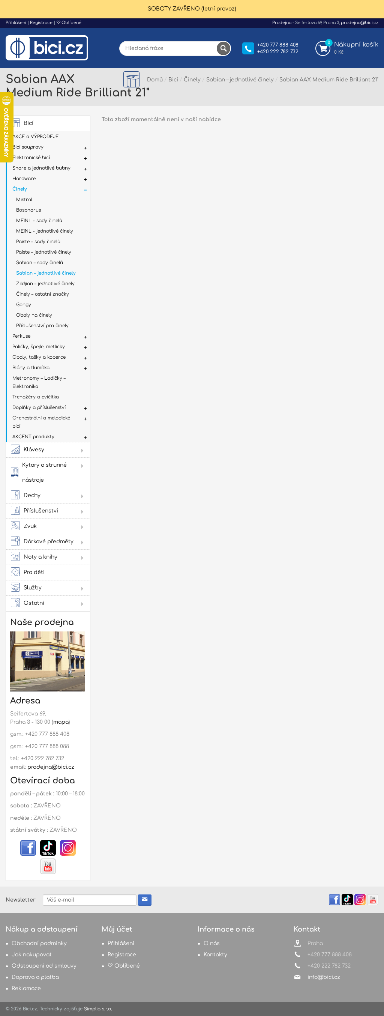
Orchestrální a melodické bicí (41, 422)
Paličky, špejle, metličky (38, 346)
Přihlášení (16, 22)
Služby (33, 588)
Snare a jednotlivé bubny (41, 168)
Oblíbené (70, 22)
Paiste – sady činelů (38, 241)
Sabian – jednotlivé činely (45, 273)
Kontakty (215, 954)
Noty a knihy (40, 557)
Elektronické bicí (31, 157)
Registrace (41, 22)
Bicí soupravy (28, 147)
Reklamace (26, 988)
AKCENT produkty (33, 436)
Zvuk (30, 526)
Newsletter (21, 900)
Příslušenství (41, 511)
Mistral (24, 199)
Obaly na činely (34, 315)
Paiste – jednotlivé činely (43, 252)
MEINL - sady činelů (39, 220)
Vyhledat (223, 48)
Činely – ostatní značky (42, 294)
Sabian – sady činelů (39, 262)
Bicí (28, 123)
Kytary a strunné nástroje (44, 472)
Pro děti (34, 572)
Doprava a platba (35, 977)
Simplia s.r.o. (98, 1008)
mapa (61, 722)
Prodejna (281, 22)
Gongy (23, 304)
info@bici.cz (324, 977)
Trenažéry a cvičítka (35, 397)
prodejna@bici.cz (359, 22)
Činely (19, 189)
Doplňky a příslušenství (39, 407)
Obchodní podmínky (39, 943)
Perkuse (21, 336)
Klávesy (34, 449)
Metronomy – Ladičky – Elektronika (39, 382)
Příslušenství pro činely (42, 325)
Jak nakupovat (32, 954)
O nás (212, 943)
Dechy (32, 495)
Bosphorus (28, 210)
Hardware (24, 178)
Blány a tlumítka (31, 367)
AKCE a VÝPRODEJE (35, 136)
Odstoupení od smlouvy (44, 966)
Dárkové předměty (49, 541)
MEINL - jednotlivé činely (44, 231)
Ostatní (34, 603)
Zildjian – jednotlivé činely (45, 283)
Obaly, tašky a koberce (39, 357)
